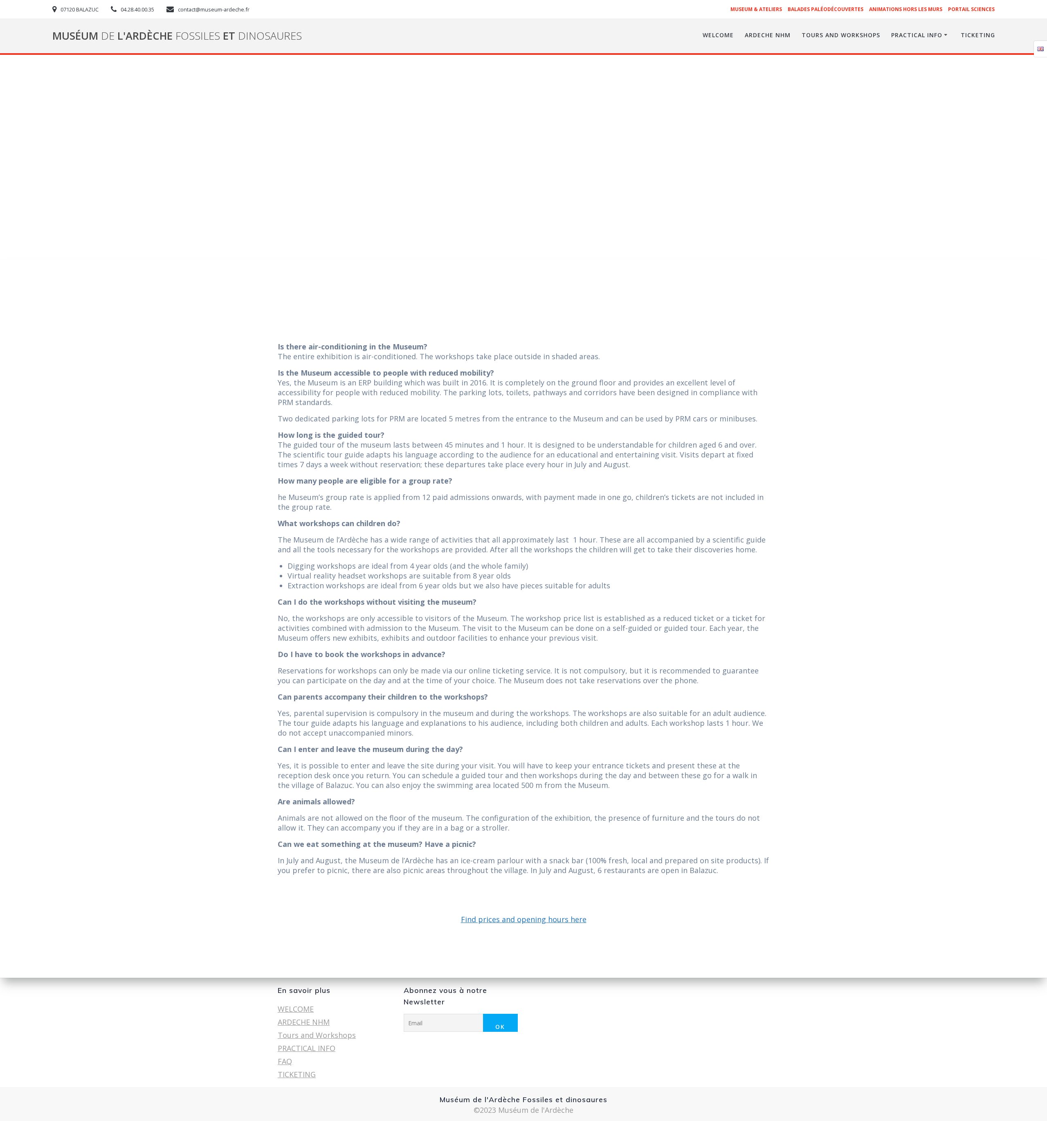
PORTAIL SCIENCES (971, 9)
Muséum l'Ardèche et (177, 36)
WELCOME (718, 35)
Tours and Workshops (841, 35)
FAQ (285, 1061)
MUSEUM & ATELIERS (756, 9)
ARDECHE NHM (768, 35)
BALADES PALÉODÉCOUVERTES (825, 9)
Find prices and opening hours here (523, 919)
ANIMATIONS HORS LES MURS (905, 9)
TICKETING (978, 35)
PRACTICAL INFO (916, 35)
